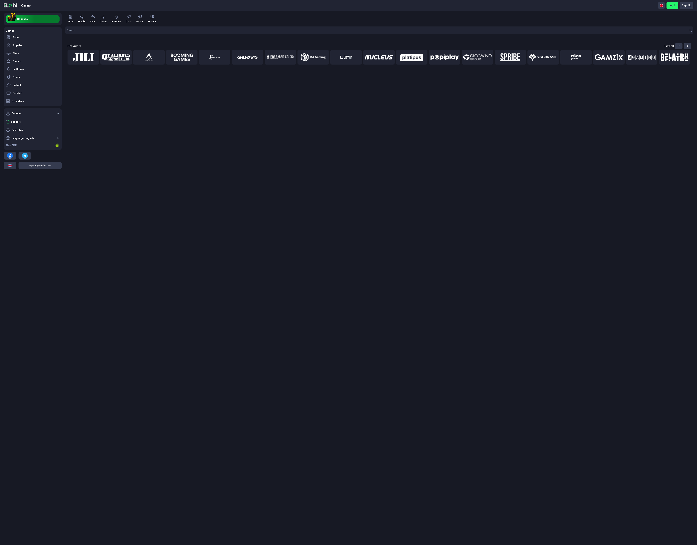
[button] (83, 57)
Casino (26, 5)
